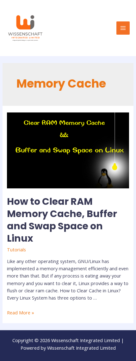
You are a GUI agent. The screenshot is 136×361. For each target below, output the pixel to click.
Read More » (20, 312)
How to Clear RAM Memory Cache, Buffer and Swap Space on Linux (62, 220)
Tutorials (16, 249)
